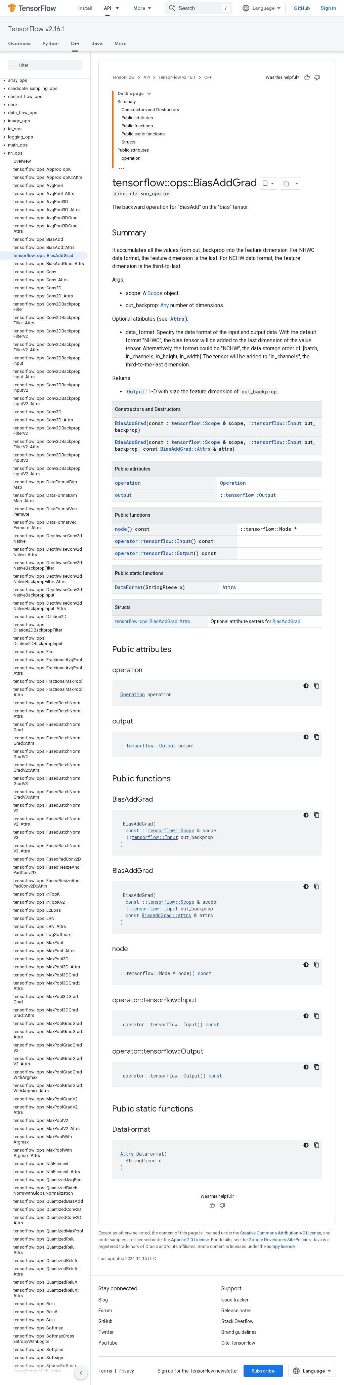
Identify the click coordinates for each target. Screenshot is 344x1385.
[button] (44, 80)
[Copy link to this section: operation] (149, 671)
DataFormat (129, 587)
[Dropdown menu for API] (119, 8)
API (107, 8)
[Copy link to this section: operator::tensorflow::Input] (203, 1001)
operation (128, 483)
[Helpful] (307, 77)
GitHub (302, 8)
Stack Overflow (237, 1321)
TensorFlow (123, 77)
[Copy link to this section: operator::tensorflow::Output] (210, 1052)
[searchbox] (45, 65)
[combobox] (198, 8)
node (121, 529)
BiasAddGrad (130, 423)
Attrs (177, 319)
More (139, 8)
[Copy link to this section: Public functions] (177, 779)
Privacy (126, 1371)
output (123, 495)
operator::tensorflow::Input (153, 541)
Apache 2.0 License (190, 1239)
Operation (233, 483)
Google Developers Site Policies (280, 1239)
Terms (105, 1371)
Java (97, 43)
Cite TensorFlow (238, 1343)
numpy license (281, 1246)
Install (85, 8)
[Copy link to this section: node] (134, 949)
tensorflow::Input (278, 423)
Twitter (106, 1332)
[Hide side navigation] (81, 1373)
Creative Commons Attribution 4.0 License (280, 1232)
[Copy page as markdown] (286, 183)
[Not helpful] (317, 77)
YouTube (108, 1343)
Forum (105, 1310)
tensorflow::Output (250, 495)
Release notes (236, 1310)
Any (164, 305)
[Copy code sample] (316, 685)
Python (50, 43)
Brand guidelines (239, 1332)
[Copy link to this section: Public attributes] (178, 650)
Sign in (328, 8)
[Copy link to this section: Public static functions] (200, 1109)
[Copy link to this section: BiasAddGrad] (159, 800)
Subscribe (263, 1371)
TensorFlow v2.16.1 (36, 29)
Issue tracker (235, 1299)
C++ (75, 43)
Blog (103, 1299)
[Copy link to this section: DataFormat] (157, 1130)
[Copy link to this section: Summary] (153, 233)
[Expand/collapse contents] (149, 94)
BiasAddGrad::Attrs (185, 449)
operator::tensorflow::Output (154, 553)
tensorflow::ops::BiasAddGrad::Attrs (152, 621)
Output (135, 391)
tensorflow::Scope (195, 423)
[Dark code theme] (306, 685)
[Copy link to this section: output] (139, 722)
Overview (19, 43)
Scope (155, 293)
